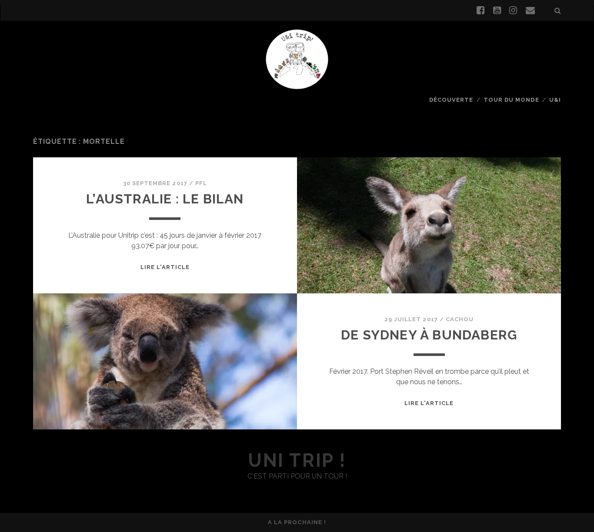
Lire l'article (165, 267)
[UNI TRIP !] (297, 58)
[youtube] (497, 10)
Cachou (460, 319)
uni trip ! (297, 460)
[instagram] (513, 10)
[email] (530, 10)
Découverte (451, 99)
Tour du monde (511, 99)
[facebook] (480, 10)
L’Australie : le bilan (165, 198)
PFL (201, 183)
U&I (555, 99)
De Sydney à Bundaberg (429, 334)
